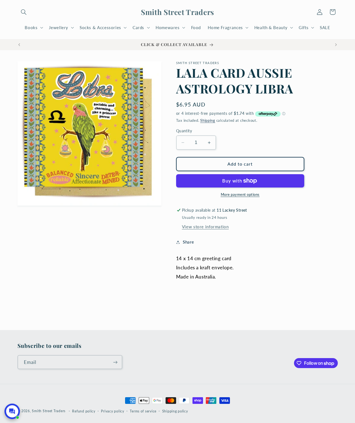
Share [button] (188, 241)
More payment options (240, 194)
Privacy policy (112, 411)
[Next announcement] (336, 44)
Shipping (207, 120)
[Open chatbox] (12, 411)
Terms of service (143, 411)
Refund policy (83, 411)
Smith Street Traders (48, 411)
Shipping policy (175, 411)
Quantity (184, 131)
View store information (205, 226)
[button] (23, 12)
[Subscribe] (115, 362)
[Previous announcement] (19, 44)
